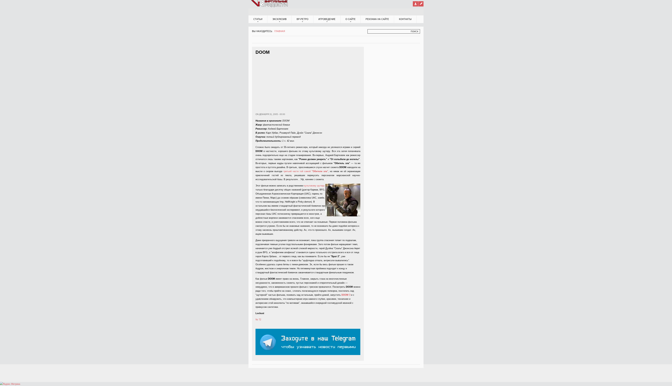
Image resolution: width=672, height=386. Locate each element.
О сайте (350, 19)
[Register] (421, 3)
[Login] (415, 3)
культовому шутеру (314, 185)
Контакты (405, 19)
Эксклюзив (279, 19)
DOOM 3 (345, 295)
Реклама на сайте (377, 19)
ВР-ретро (302, 19)
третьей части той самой (305, 171)
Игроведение (326, 19)
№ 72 (258, 319)
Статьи (257, 19)
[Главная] (269, 6)
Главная (279, 31)
